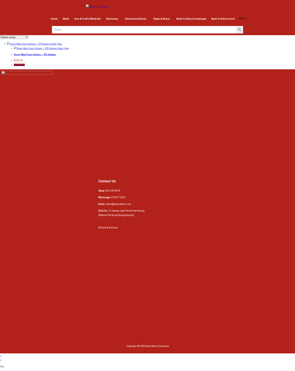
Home (54, 18)
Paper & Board (161, 18)
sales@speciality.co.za (118, 204)
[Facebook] (183, 6)
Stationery (112, 18)
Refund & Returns (108, 227)
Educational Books (135, 18)
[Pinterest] (203, 6)
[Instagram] (193, 6)
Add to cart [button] (19, 65)
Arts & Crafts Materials (87, 18)
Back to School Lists (223, 18)
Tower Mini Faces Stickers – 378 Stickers (35, 54)
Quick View (56, 44)
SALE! (66, 18)
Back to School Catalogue (191, 18)
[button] (112, 19)
